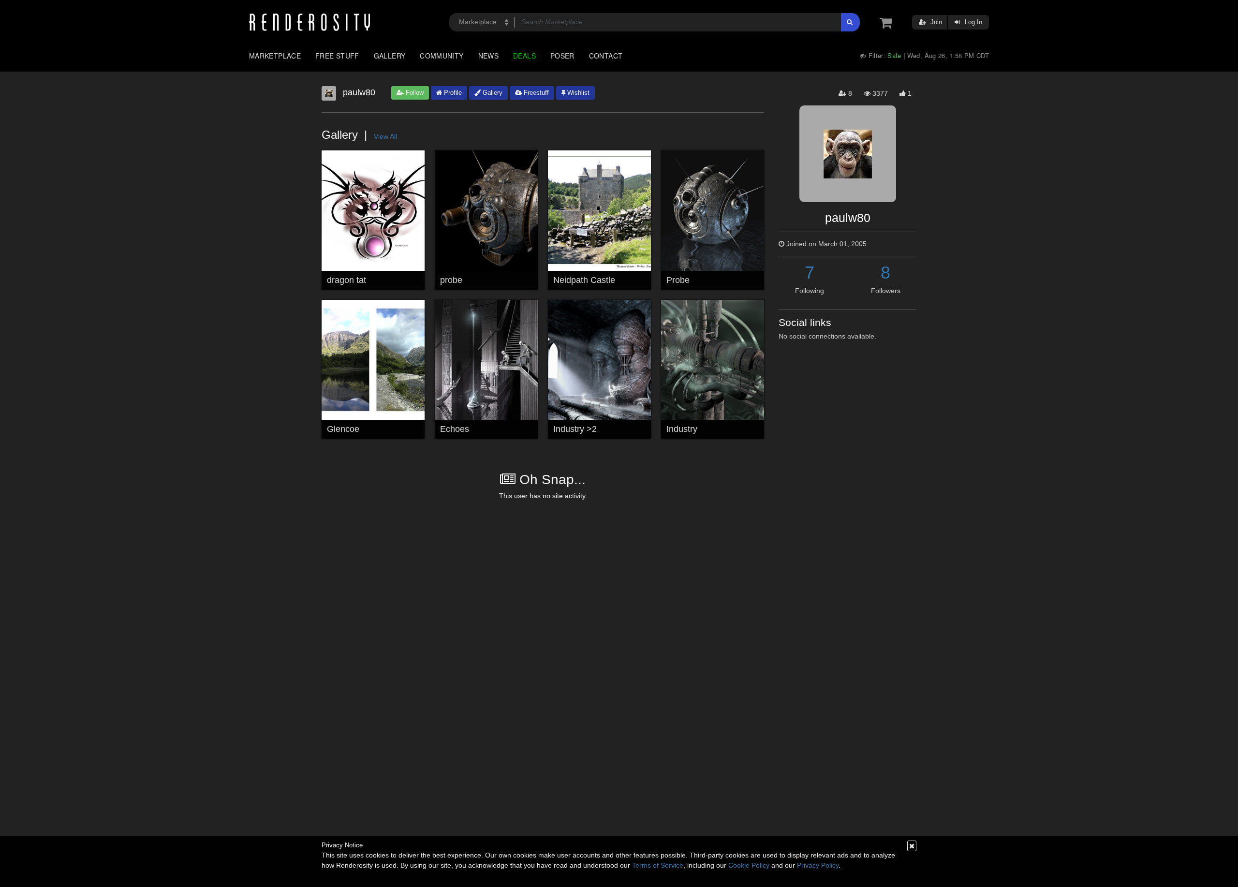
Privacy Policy (818, 865)
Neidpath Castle (584, 280)
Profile (452, 92)
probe (451, 280)
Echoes (454, 429)
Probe (678, 280)
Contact (606, 55)
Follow (414, 92)
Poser (562, 55)
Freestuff (535, 92)
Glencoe (343, 429)
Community (441, 55)
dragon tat (346, 280)
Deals (524, 55)
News (488, 55)
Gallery (390, 55)
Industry (681, 429)
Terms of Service (657, 865)
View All (385, 136)
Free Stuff (337, 55)
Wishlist (577, 92)
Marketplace (275, 55)
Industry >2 (575, 429)
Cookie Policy (748, 865)
